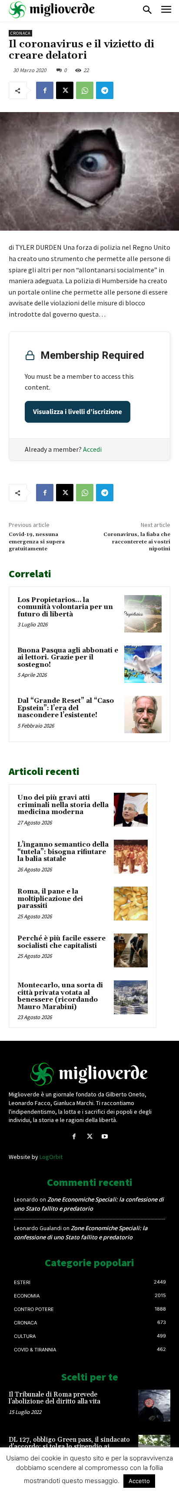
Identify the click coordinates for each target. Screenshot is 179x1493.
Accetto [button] (139, 1480)
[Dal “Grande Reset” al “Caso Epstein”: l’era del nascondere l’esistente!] (143, 714)
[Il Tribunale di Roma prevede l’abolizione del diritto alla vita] (154, 1406)
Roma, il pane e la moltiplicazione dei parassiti (50, 898)
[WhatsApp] (84, 90)
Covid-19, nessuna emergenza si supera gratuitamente (37, 541)
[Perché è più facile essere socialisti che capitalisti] (131, 950)
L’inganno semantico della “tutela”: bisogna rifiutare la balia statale (63, 852)
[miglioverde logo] (52, 9)
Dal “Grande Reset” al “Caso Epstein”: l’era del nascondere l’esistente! (65, 708)
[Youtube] (104, 1136)
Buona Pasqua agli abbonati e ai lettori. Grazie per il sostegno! (67, 657)
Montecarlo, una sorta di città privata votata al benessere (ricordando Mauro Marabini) (60, 996)
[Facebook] (44, 90)
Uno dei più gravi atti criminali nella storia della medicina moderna (63, 805)
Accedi (92, 449)
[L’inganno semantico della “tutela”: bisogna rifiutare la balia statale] (131, 857)
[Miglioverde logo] (89, 1074)
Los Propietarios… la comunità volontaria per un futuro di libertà (65, 607)
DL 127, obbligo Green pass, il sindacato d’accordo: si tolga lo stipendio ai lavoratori (69, 1447)
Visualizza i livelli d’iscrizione (77, 411)
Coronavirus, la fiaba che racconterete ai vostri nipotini (136, 541)
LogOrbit (51, 1157)
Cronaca (20, 33)
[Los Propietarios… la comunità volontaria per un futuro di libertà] (143, 613)
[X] (64, 90)
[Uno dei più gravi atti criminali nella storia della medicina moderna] (131, 810)
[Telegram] (104, 90)
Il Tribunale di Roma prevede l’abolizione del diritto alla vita (54, 1398)
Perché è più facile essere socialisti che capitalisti (61, 942)
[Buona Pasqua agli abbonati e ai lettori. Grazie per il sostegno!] (143, 664)
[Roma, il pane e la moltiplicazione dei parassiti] (131, 903)
